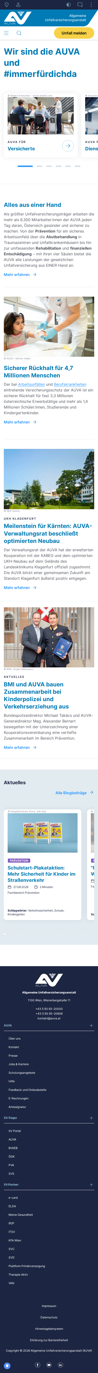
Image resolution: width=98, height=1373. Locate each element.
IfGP (11, 1223)
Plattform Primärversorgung (27, 1266)
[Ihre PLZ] (7, 5)
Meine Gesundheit (21, 1214)
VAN (11, 1283)
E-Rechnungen (19, 1098)
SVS (11, 1173)
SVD (12, 1257)
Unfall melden (74, 33)
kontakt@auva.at (49, 1018)
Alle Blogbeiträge (71, 792)
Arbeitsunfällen (31, 384)
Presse (13, 1055)
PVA (11, 1165)
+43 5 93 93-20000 (49, 1009)
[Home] (18, 17)
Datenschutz (49, 1317)
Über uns (14, 1038)
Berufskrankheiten (70, 384)
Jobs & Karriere (19, 1064)
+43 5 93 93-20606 (49, 1013)
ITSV (12, 1232)
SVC (12, 1249)
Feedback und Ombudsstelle (27, 1090)
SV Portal (15, 1131)
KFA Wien (15, 1240)
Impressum (49, 1306)
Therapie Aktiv (18, 1274)
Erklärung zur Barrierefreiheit (49, 1340)
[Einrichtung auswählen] (18, 5)
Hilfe (12, 1081)
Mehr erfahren (17, 274)
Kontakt (14, 1047)
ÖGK (12, 1156)
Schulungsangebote (22, 1072)
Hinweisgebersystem (49, 1328)
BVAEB (13, 1148)
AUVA (12, 1139)
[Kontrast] (68, 5)
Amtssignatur (17, 1107)
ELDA (12, 1206)
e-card (13, 1197)
